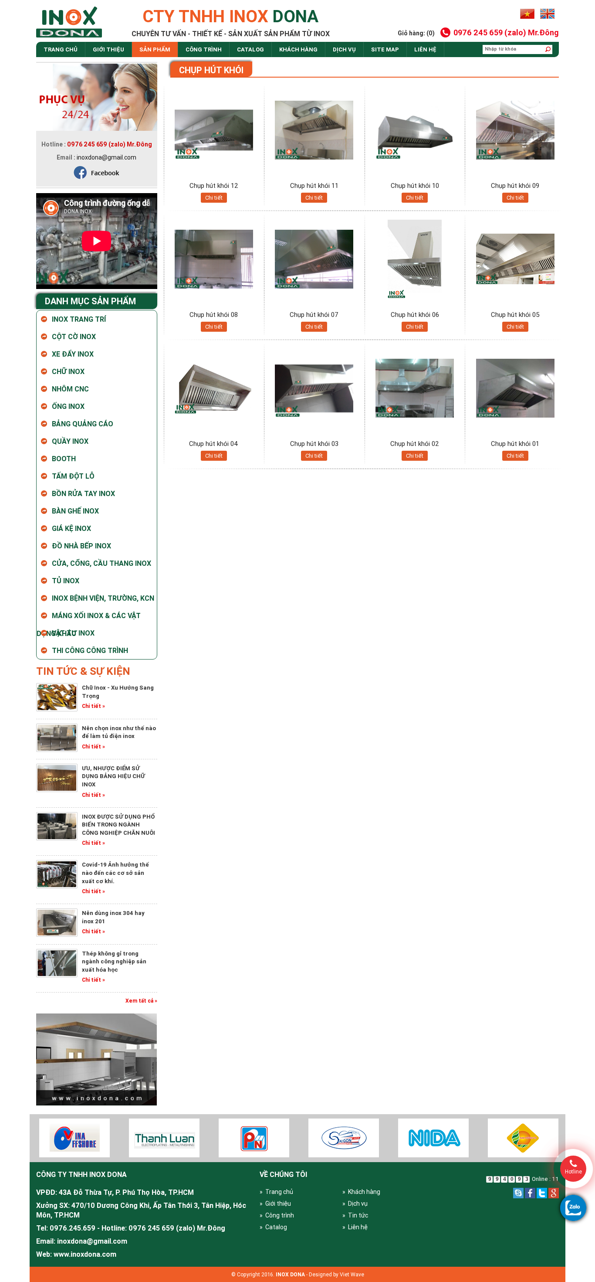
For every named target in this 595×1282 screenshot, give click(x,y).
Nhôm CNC (70, 388)
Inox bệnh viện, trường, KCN (103, 598)
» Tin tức (355, 1215)
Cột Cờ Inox (74, 336)
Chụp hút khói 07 (314, 314)
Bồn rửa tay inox (83, 493)
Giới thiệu (108, 49)
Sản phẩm (154, 49)
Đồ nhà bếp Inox (81, 545)
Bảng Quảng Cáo (82, 423)
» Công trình (277, 1215)
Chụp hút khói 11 (314, 185)
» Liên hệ (355, 1227)
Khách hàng (298, 49)
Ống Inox (68, 406)
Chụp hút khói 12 (213, 185)
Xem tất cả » (141, 1000)
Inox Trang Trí (79, 319)
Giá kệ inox (71, 528)
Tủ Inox (65, 580)
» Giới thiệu (275, 1203)
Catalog (250, 49)
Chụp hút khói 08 (213, 314)
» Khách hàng (361, 1192)
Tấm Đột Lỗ (73, 476)
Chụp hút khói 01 (515, 443)
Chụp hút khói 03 (314, 443)
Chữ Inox (68, 371)
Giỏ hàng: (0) (416, 33)
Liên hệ (425, 49)
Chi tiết (214, 197)
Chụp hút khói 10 (415, 185)
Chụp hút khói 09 (515, 185)
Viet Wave (352, 1274)
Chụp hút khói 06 (415, 314)
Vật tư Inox (73, 633)
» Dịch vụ (355, 1203)
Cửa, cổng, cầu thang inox (101, 563)
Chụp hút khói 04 (213, 443)
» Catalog (273, 1227)
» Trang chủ (276, 1192)
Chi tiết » (93, 706)
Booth (64, 458)
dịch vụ (344, 49)
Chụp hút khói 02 (414, 443)
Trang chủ (61, 49)
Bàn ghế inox (75, 511)
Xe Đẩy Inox (73, 354)
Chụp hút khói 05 (515, 314)
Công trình (204, 49)
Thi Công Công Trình (90, 650)
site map (385, 49)
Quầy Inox (70, 441)
